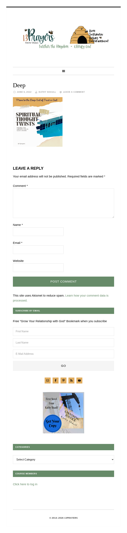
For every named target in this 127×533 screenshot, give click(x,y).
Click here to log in (25, 484)
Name (18, 225)
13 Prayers (63, 37)
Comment (20, 186)
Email (17, 243)
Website (18, 261)
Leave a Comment (74, 92)
